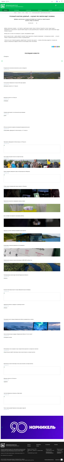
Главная (15, 12)
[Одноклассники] (55, 46)
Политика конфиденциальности (49, 459)
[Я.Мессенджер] (52, 46)
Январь (27, 12)
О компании (28, 10)
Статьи (60, 10)
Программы (16, 10)
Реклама (50, 10)
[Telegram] (56, 46)
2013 (23, 12)
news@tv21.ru (59, 452)
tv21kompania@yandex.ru (49, 452)
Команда (40, 10)
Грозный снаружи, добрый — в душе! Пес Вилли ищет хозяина (41, 12)
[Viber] (57, 46)
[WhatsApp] (59, 46)
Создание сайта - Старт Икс (59, 459)
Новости (5, 10)
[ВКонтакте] (53, 46)
